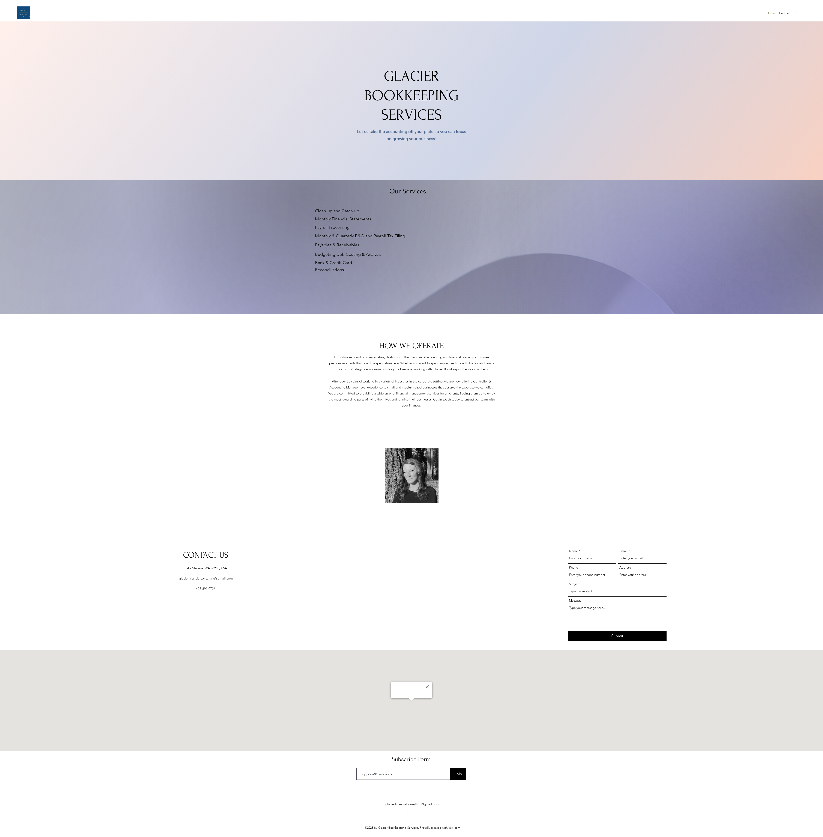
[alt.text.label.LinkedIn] (797, 13)
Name (573, 550)
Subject (574, 584)
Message (575, 600)
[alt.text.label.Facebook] (804, 13)
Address (625, 567)
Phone (573, 567)
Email (623, 550)
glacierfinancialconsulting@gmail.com (206, 578)
